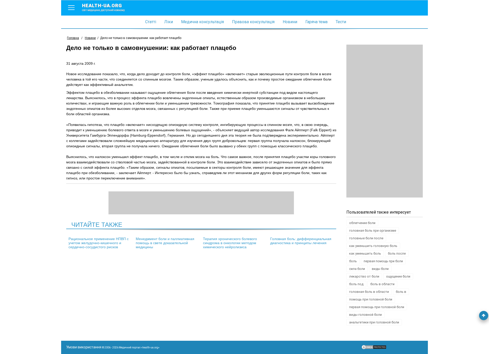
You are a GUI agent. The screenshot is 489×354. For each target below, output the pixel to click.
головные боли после (366, 238)
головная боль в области (369, 292)
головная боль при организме (372, 230)
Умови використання (83, 347)
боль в (401, 292)
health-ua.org (103, 7)
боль (353, 261)
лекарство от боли (364, 276)
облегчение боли (362, 223)
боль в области (382, 284)
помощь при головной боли (370, 299)
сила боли (357, 269)
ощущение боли (398, 276)
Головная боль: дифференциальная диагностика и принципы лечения (300, 241)
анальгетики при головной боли (374, 322)
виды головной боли (365, 315)
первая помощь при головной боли (376, 307)
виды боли (380, 269)
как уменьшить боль (365, 253)
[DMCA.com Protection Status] (374, 348)
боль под (356, 284)
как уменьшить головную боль (373, 246)
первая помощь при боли (383, 261)
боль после (397, 253)
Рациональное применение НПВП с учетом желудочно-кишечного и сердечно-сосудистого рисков (99, 243)
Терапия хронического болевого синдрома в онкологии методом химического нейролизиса (230, 243)
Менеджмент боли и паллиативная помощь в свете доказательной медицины (165, 243)
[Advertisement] (384, 121)
